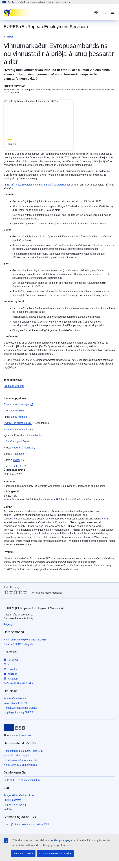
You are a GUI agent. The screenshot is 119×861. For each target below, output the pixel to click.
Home (10, 36)
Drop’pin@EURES (14, 410)
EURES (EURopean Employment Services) (33, 608)
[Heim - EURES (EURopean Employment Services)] (19, 12)
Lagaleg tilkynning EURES (18, 712)
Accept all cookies (23, 853)
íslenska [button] (96, 12)
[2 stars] (8, 592)
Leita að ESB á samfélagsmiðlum (22, 780)
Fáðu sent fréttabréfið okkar (19, 683)
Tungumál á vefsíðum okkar (19, 795)
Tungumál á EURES (15, 698)
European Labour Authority (18, 486)
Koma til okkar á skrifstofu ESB (20, 764)
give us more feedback (48, 592)
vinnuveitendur (34, 435)
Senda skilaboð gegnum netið (20, 760)
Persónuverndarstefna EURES (20, 708)
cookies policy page (61, 840)
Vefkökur (8, 809)
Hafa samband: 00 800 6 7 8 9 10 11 (23, 751)
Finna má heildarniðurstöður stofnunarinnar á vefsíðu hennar (37, 184)
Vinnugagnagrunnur (15, 429)
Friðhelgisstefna (12, 800)
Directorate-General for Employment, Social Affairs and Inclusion (70, 486)
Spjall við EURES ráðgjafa (18, 644)
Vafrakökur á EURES (15, 703)
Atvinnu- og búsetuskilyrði (18, 423)
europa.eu (26, 735)
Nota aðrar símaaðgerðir (17, 755)
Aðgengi (8, 624)
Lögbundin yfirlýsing (15, 804)
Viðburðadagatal (13, 441)
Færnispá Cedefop (14, 386)
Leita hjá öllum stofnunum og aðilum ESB (26, 824)
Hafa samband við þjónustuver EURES (25, 639)
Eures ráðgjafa (19, 416)
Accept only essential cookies (55, 853)
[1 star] (6, 592)
